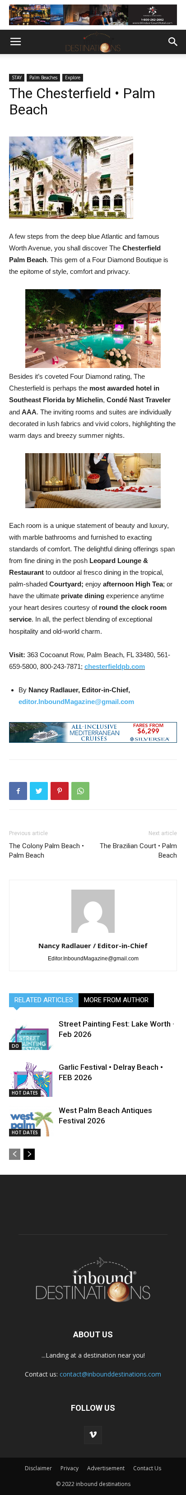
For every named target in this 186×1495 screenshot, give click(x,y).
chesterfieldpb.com (114, 666)
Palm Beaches (43, 77)
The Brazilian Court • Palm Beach (138, 850)
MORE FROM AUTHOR (116, 1000)
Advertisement (106, 1468)
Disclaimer (38, 1468)
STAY (17, 77)
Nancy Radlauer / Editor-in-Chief (93, 945)
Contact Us (147, 1468)
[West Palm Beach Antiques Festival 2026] (31, 1120)
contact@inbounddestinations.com (110, 1374)
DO (15, 1046)
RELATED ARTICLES (43, 1000)
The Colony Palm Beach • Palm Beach (46, 850)
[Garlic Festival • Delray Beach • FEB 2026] (31, 1079)
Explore (72, 77)
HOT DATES (25, 1093)
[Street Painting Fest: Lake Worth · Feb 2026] (31, 1034)
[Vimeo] (93, 1435)
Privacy (69, 1468)
